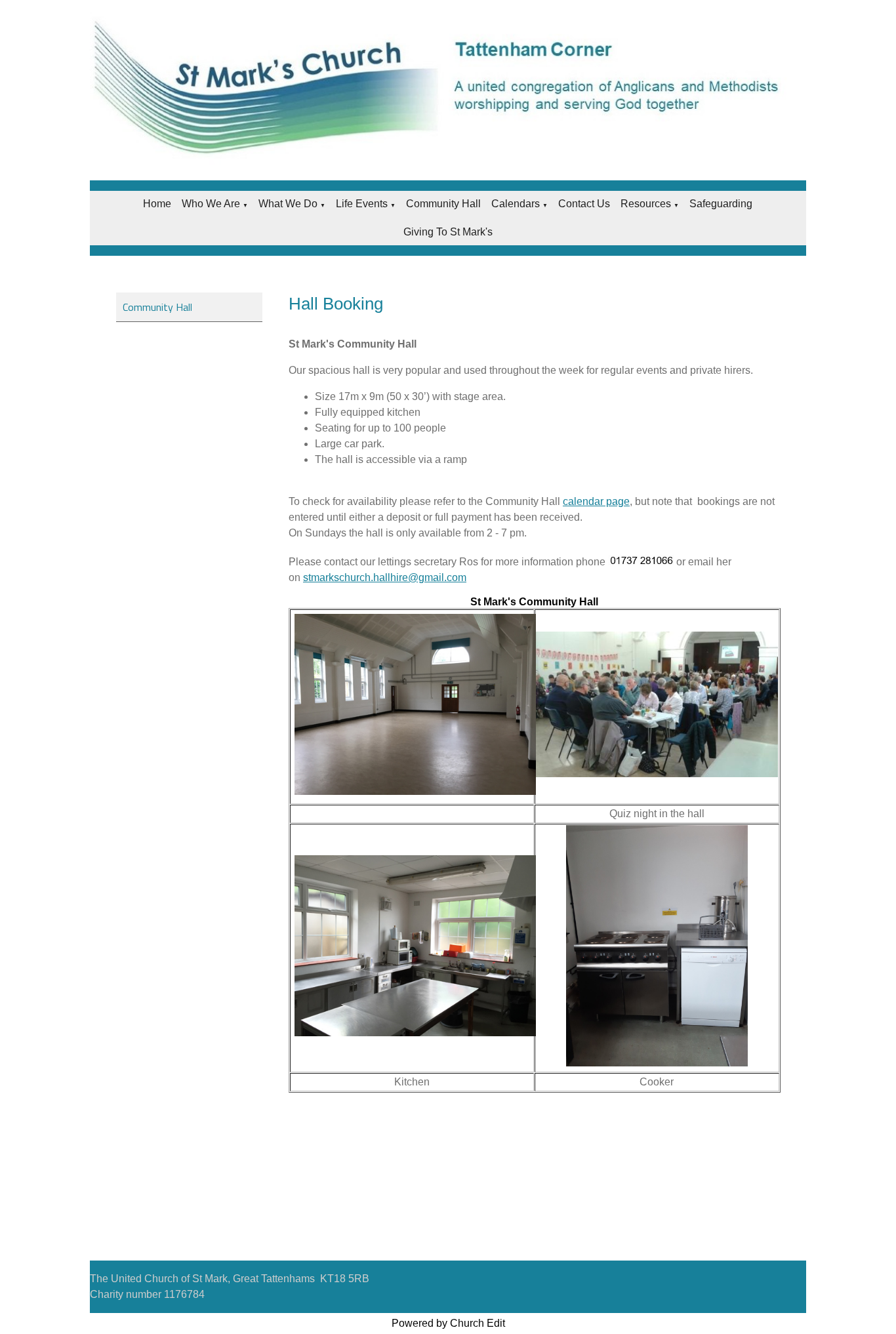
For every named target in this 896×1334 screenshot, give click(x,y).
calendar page (596, 501)
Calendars (515, 203)
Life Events (362, 203)
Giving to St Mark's (448, 231)
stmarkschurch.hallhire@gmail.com (384, 577)
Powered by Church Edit (448, 1323)
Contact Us (584, 203)
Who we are (211, 203)
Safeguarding (720, 203)
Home (157, 203)
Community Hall (443, 203)
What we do (287, 203)
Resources (646, 203)
